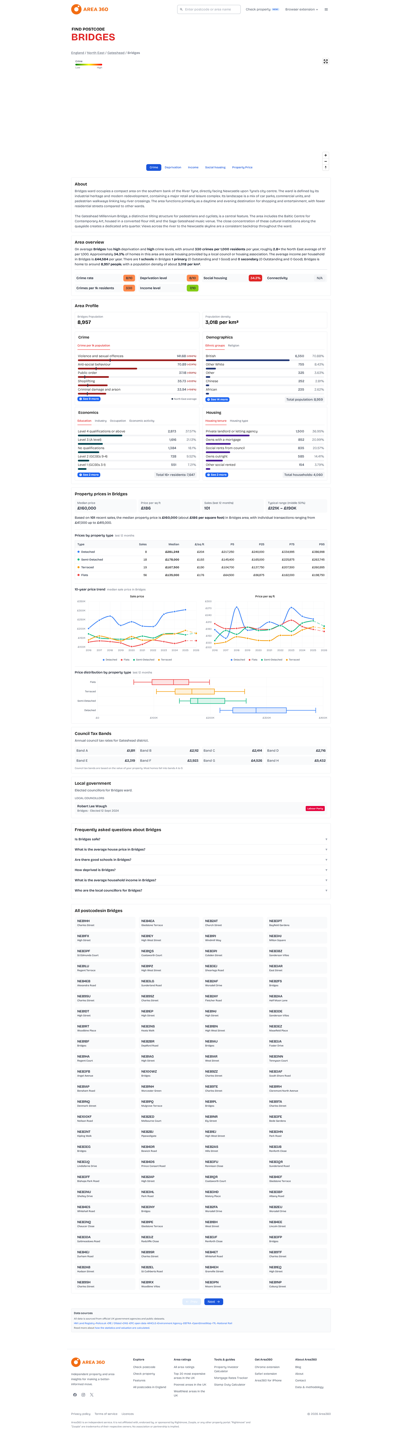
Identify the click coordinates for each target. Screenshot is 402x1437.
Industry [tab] (101, 421)
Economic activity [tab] (141, 421)
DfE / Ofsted (114, 1323)
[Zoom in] (326, 155)
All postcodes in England (149, 1387)
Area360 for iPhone (268, 1380)
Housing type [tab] (239, 421)
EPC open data (137, 1323)
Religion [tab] (233, 345)
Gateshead (116, 53)
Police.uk (101, 1323)
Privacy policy (80, 1414)
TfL (214, 1323)
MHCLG (152, 1323)
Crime (154, 167)
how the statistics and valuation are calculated (122, 1327)
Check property (144, 1374)
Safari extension (266, 1374)
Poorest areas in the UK (190, 1384)
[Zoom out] (326, 161)
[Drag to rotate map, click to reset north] (326, 167)
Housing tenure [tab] (216, 421)
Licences (128, 1414)
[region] (201, 114)
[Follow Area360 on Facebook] (75, 1395)
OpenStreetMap (201, 1323)
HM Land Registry (84, 1323)
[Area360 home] (89, 9)
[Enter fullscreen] (326, 61)
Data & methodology (309, 1387)
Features (139, 1380)
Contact (300, 1380)
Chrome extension (267, 1367)
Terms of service (106, 1414)
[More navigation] (326, 9)
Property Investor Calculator (226, 1369)
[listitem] (105, 923)
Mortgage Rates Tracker (231, 1378)
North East (95, 53)
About (299, 1374)
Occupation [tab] (118, 421)
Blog (298, 1367)
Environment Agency (169, 1323)
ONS (125, 1323)
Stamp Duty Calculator (229, 1384)
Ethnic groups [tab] (215, 345)
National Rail (224, 1323)
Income (193, 167)
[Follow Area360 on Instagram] (83, 1395)
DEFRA (187, 1323)
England (77, 53)
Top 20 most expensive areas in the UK (189, 1376)
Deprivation (173, 167)
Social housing (215, 167)
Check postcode (144, 1367)
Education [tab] (84, 421)
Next (214, 1302)
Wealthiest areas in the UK (189, 1393)
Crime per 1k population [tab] (93, 345)
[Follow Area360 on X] (91, 1395)
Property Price (242, 167)
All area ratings (184, 1367)
